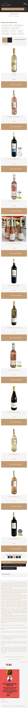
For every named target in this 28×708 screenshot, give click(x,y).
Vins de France (5, 33)
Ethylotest (20, 33)
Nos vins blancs (15, 28)
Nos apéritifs (5, 31)
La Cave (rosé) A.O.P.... (14, 496)
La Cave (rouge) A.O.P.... (14, 538)
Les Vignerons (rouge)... (14, 285)
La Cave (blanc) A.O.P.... (14, 454)
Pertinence (14, 43)
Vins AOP (13, 31)
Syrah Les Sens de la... (14, 201)
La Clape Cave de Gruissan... (14, 412)
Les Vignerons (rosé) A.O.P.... (14, 116)
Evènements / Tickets (7, 25)
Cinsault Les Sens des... (14, 370)
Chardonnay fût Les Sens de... (14, 327)
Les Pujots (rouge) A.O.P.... (14, 159)
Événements (6, 571)
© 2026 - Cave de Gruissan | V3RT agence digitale (14, 706)
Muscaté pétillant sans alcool (14, 243)
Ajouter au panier (16, 84)
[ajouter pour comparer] (18, 67)
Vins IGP (20, 31)
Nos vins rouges (18, 25)
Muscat (14, 74)
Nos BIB (13, 33)
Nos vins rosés (5, 28)
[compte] (18, 4)
